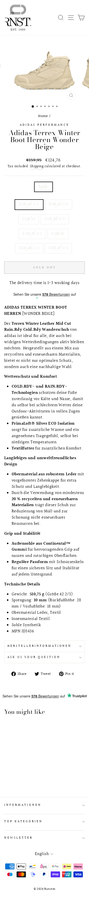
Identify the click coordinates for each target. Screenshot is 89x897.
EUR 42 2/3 (29, 204)
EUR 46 (57, 234)
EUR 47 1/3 (58, 248)
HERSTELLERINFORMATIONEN (39, 646)
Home (43, 116)
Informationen (22, 805)
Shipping (37, 166)
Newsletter (18, 837)
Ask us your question (33, 657)
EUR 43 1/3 (58, 204)
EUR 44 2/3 (54, 219)
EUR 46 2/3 (29, 248)
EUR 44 (28, 219)
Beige (43, 187)
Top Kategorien (23, 821)
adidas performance (44, 124)
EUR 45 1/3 (32, 234)
